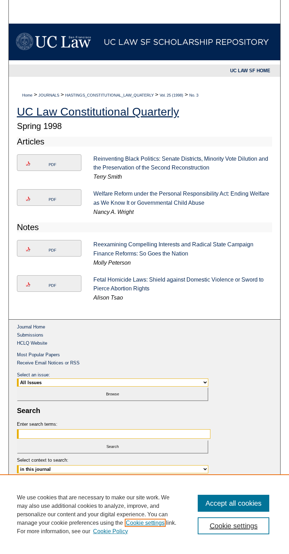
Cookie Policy (110, 531)
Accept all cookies (233, 503)
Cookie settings (145, 523)
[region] (144, 514)
